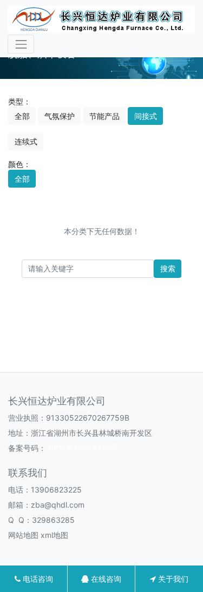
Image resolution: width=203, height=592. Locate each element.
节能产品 (104, 116)
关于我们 (172, 578)
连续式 (26, 141)
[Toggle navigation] (21, 44)
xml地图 (54, 535)
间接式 (145, 116)
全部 (22, 116)
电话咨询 (37, 578)
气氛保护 (59, 116)
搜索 (167, 268)
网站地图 (23, 535)
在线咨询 (105, 578)
